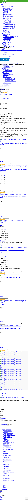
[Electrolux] (11, 382)
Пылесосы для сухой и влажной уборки (8, 74)
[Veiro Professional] (11, 361)
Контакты (3, 395)
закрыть (1, 491)
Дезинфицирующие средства (6, 453)
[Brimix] (11, 386)
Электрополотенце (5, 10)
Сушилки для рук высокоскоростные (7, 71)
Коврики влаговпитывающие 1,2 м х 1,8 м (10, 24)
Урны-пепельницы (5, 18)
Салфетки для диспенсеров (6, 457)
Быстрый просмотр (2, 189)
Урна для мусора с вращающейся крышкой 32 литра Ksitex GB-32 (10, 328)
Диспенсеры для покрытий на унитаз (8, 434)
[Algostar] (11, 390)
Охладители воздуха (5, 36)
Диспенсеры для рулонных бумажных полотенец (9, 435)
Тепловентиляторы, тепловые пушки (7, 38)
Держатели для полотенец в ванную (7, 431)
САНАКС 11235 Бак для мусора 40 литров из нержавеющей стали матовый (12, 223)
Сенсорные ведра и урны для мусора (7, 15)
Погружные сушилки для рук (7, 8)
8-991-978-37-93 (12, 131)
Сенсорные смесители (7, 32)
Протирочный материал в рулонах (7, 455)
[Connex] (11, 384)
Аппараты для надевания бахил (7, 42)
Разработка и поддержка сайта (3, 424)
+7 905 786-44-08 (5, 0)
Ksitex (1, 329)
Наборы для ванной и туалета (7, 447)
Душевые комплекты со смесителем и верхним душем (11, 36)
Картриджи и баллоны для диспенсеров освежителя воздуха (10, 63)
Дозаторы (4, 438)
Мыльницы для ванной (6, 443)
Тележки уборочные (5, 84)
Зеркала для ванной (5, 441)
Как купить (3, 392)
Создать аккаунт (2, 496)
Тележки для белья (5, 82)
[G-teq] (11, 379)
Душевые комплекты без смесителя (9, 35)
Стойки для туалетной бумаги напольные (8, 442)
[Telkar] (11, 363)
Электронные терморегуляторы (7, 39)
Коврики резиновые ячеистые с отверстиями (8, 28)
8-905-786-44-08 (16, 131)
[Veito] (11, 360)
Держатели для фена (5, 432)
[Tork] (11, 362)
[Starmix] (11, 364)
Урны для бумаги (5, 467)
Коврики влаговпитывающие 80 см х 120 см (10, 80)
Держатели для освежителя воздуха (7, 430)
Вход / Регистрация (4, 489)
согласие (4, 417)
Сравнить (3, 488)
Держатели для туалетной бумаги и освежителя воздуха (12, 11)
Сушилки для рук (4, 68)
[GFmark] (11, 378)
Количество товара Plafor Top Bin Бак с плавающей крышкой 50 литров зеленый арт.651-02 (12, 90)
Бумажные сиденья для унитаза (7, 450)
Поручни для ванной (5, 444)
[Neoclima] (11, 370)
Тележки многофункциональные (7, 470)
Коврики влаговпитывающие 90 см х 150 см (10, 81)
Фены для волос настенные (5, 85)
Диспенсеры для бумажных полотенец (8, 433)
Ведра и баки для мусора (5, 43)
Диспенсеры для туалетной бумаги (7, 437)
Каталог (1, 46)
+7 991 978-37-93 (2, 1)
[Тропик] (11, 351)
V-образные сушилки (5, 69)
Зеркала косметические (6, 440)
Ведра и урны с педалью (6, 13)
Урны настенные (5, 17)
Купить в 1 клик (5, 92)
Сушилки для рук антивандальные (7, 70)
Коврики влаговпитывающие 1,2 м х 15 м (10, 79)
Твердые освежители (7, 7)
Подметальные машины (6, 73)
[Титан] (11, 352)
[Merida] (11, 373)
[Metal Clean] (11, 372)
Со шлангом (4, 87)
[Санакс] (11, 354)
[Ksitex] (11, 375)
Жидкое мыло (5, 451)
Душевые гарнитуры (5, 23)
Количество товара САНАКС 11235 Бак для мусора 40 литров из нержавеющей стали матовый (13, 242)
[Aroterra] (11, 389)
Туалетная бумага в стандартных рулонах (8, 454)
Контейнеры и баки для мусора (7, 14)
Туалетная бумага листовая (6, 67)
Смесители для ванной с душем (7, 445)
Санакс (1, 225)
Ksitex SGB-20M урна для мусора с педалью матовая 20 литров (10, 277)
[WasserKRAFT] (11, 358)
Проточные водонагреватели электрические (8, 37)
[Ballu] (11, 388)
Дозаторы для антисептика (8, 20)
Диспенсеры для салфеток (6, 436)
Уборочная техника (4, 72)
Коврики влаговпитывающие (7, 77)
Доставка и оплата (4, 393)
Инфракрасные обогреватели (6, 34)
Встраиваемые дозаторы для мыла (9, 19)
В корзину (2, 92)
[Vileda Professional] (11, 359)
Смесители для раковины (6, 446)
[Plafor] (11, 369)
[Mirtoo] (11, 371)
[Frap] (11, 380)
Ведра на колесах (5, 76)
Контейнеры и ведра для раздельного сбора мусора (9, 465)
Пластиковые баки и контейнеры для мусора (8, 16)
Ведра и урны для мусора (6, 44)
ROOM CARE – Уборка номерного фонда (8, 449)
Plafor (5, 69)
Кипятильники (5, 35)
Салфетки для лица (5, 456)
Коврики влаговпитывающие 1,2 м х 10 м (10, 78)
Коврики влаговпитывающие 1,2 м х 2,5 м (10, 26)
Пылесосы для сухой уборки (6, 75)
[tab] (15, 96)
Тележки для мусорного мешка (7, 83)
